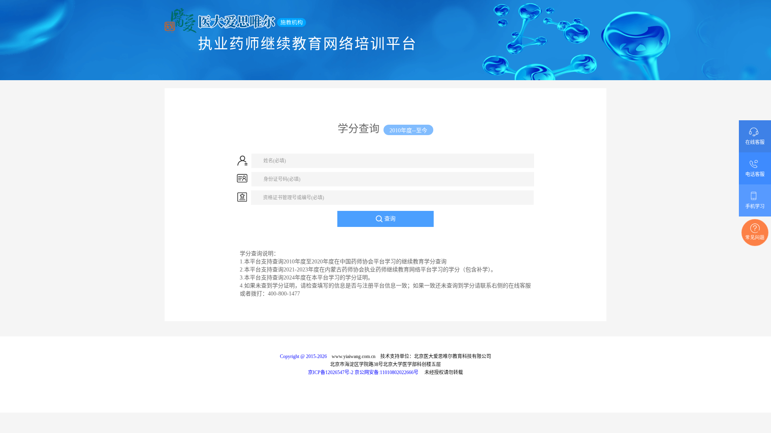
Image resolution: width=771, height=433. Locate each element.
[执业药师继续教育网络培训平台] (385, 20)
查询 (389, 219)
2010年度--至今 (408, 130)
